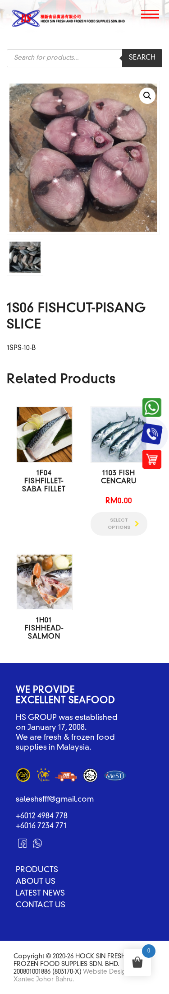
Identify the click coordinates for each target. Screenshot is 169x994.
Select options (119, 524)
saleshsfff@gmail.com (55, 799)
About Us (35, 882)
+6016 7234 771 (41, 826)
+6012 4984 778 (42, 816)
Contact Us (40, 905)
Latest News (40, 893)
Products (37, 870)
